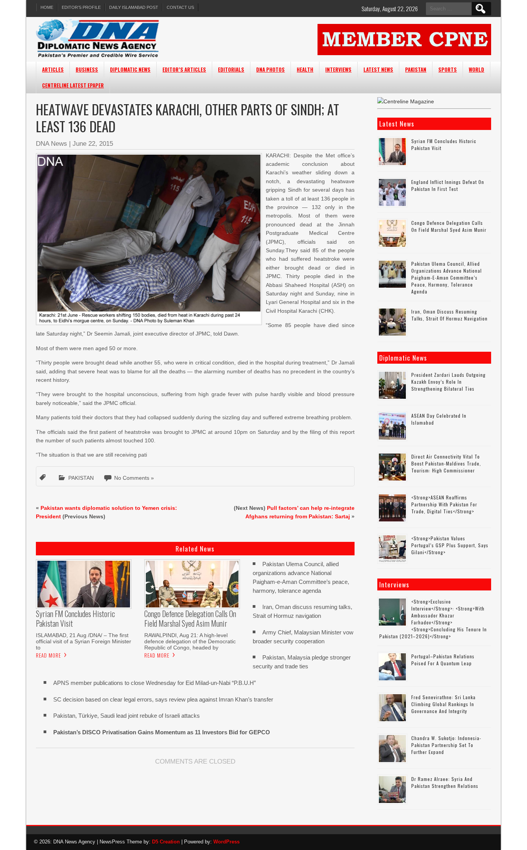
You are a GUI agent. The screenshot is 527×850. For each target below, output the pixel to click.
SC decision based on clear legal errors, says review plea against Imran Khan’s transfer (163, 699)
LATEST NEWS (378, 69)
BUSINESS (87, 69)
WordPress (226, 842)
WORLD (476, 69)
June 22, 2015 (93, 143)
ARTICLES (53, 69)
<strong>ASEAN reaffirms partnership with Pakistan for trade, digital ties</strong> (444, 504)
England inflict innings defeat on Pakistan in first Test (447, 185)
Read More (48, 655)
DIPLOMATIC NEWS (130, 69)
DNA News (51, 143)
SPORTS (447, 69)
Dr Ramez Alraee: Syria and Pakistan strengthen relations (444, 782)
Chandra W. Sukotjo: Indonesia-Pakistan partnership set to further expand (446, 745)
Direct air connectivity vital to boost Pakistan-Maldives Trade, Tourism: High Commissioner (446, 463)
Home (47, 7)
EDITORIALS (231, 69)
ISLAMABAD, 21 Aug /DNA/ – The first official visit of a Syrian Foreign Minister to (83, 641)
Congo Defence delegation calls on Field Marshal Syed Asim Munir (448, 226)
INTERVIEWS (338, 69)
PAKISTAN (415, 69)
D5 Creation (166, 842)
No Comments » (134, 478)
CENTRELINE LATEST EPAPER (73, 85)
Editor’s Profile (81, 7)
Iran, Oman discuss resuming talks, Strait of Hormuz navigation (449, 315)
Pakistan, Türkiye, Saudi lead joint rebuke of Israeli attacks (126, 715)
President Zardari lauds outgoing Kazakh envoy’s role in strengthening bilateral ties (448, 381)
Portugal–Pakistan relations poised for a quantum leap (443, 659)
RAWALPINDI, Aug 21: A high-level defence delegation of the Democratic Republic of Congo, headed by (190, 641)
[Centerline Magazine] (405, 101)
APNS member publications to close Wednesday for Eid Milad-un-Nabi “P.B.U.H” (154, 683)
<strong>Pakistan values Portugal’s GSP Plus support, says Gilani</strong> (449, 545)
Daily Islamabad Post (133, 7)
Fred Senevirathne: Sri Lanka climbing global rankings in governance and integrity (443, 704)
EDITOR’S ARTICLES (184, 69)
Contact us (180, 7)
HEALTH (305, 69)
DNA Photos (270, 69)
